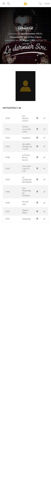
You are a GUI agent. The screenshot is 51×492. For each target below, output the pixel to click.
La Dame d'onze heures (26, 157)
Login (47, 4)
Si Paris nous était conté (26, 129)
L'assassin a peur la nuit (26, 168)
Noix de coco (25, 202)
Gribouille (26, 219)
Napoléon (26, 138)
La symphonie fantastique (27, 179)
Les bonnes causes (25, 118)
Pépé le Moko (25, 211)
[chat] (40, 3)
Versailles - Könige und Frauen (27, 146)
